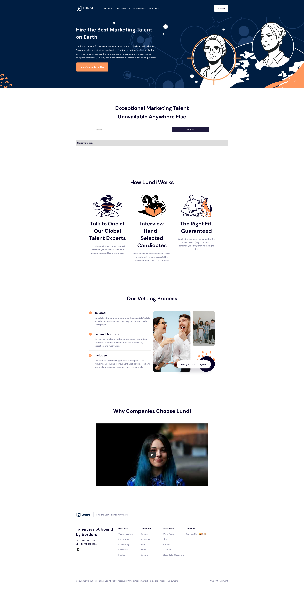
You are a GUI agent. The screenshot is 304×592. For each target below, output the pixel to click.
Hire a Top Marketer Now (92, 67)
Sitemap (167, 549)
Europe (144, 534)
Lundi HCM (123, 549)
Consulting (123, 544)
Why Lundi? (154, 8)
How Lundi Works (122, 8)
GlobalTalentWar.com (173, 555)
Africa (143, 549)
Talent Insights (125, 534)
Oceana (144, 555)
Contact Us (191, 534)
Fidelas (121, 555)
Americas (145, 539)
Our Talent (107, 8)
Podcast (167, 544)
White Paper (169, 534)
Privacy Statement (219, 581)
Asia (143, 544)
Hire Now (221, 8)
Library (166, 539)
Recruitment (124, 539)
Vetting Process (139, 8)
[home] (87, 8)
